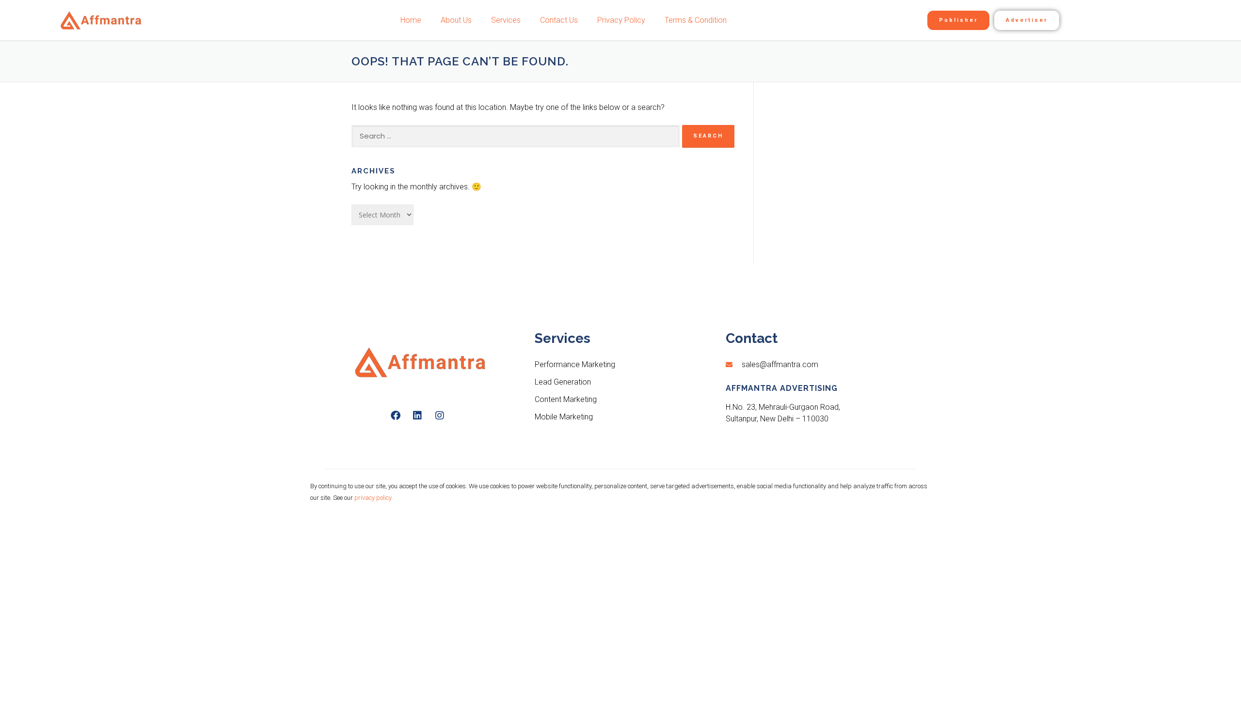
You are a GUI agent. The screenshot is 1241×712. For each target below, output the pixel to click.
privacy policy (373, 497)
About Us (456, 20)
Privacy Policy (621, 20)
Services (506, 20)
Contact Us (559, 20)
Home (410, 20)
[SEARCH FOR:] (515, 136)
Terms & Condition (696, 20)
